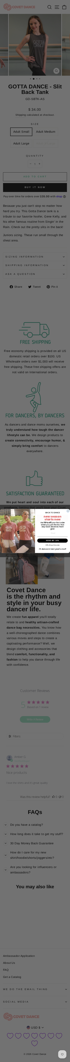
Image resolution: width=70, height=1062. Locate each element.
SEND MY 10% (52, 540)
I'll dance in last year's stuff (52, 549)
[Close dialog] (68, 511)
